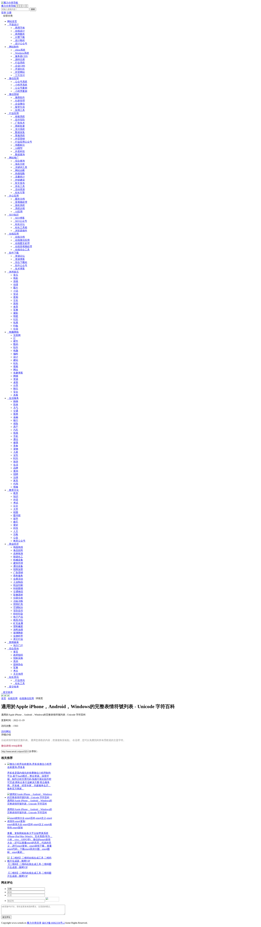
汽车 (15, 430)
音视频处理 (20, 202)
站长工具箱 (20, 227)
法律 (15, 477)
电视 (15, 433)
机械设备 (18, 560)
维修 (15, 487)
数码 (15, 344)
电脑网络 (13, 332)
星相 (15, 297)
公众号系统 (20, 81)
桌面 (15, 382)
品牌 (15, 468)
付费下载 (19, 37)
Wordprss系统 (21, 53)
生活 (15, 464)
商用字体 (19, 27)
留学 (15, 518)
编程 (15, 353)
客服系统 (19, 135)
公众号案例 (20, 88)
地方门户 (18, 645)
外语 (15, 499)
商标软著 (19, 126)
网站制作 (13, 46)
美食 (15, 445)
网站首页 (12, 21)
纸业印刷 (18, 585)
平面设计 (13, 24)
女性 (15, 455)
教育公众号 (19, 541)
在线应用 (13, 233)
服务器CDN (20, 56)
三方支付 (19, 75)
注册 (9, 12)
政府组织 (18, 655)
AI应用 (18, 211)
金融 (15, 417)
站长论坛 (19, 224)
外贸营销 (19, 138)
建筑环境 (18, 563)
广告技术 (19, 123)
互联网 (17, 335)
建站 (15, 360)
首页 (3, 698)
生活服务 (13, 398)
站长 (15, 363)
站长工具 (19, 683)
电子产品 (18, 617)
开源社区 (19, 69)
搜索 (15, 366)
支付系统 (19, 129)
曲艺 (15, 521)
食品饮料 (18, 550)
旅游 (15, 461)
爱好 (15, 525)
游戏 (15, 281)
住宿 (15, 329)
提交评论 (6, 917)
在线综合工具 (21, 249)
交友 (15, 300)
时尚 (15, 458)
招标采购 (18, 658)
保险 (15, 423)
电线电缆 (18, 547)
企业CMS (19, 65)
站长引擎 (19, 192)
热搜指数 (19, 173)
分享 (15, 385)
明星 (15, 316)
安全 (15, 392)
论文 (15, 506)
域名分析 (19, 164)
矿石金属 (18, 623)
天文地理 (18, 674)
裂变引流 (19, 107)
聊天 (15, 388)
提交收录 (13, 686)
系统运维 (19, 208)
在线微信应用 (21, 240)
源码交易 (19, 59)
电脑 (15, 350)
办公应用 (13, 195)
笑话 (15, 294)
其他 (15, 661)
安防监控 (18, 610)
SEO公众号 (20, 221)
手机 (15, 436)
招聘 (15, 474)
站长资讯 (13, 677)
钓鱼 (15, 325)
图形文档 (19, 199)
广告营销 (18, 572)
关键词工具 (20, 167)
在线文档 (19, 237)
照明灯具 (18, 604)
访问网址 (6, 731)
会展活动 (18, 579)
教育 (15, 493)
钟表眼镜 (18, 588)
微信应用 (13, 78)
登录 (3, 12)
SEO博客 (19, 218)
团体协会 (18, 664)
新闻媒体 (13, 642)
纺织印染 (18, 613)
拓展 (15, 322)
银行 (15, 420)
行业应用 (13, 113)
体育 (15, 306)
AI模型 (18, 148)
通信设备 (18, 566)
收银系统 (19, 116)
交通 (15, 411)
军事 (15, 310)
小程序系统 (20, 84)
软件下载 (13, 252)
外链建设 (19, 180)
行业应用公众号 (22, 142)
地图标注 (19, 145)
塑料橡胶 (18, 626)
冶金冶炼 (18, 601)
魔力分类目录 (34, 923)
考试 (15, 502)
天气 (15, 407)
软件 (15, 347)
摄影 (15, 313)
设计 (15, 357)
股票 (15, 414)
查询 (15, 471)
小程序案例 (20, 91)
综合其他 (13, 648)
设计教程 (19, 40)
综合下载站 (20, 262)
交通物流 (18, 591)
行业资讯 (19, 680)
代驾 (15, 483)
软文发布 (19, 183)
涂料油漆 (18, 629)
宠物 (15, 449)
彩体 (15, 404)
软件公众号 (20, 265)
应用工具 (19, 110)
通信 (15, 439)
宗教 (15, 534)
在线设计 (19, 31)
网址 (15, 369)
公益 (15, 537)
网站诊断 (19, 170)
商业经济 (13, 544)
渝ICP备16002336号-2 (53, 923)
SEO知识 (13, 214)
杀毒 (15, 395)
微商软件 (19, 97)
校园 (15, 512)
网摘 (15, 376)
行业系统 (19, 62)
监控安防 (19, 119)
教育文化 (13, 490)
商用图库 (19, 34)
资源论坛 (19, 256)
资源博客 (19, 259)
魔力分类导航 (8, 6)
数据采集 (19, 132)
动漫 (15, 284)
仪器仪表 (18, 598)
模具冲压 (18, 620)
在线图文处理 (21, 243)
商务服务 (18, 575)
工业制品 (18, 582)
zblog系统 (19, 50)
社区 (15, 319)
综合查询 (19, 161)
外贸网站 (19, 72)
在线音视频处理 (22, 246)
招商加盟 (18, 569)
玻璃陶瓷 (18, 632)
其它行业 (18, 639)
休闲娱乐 (13, 272)
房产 (15, 426)
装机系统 (19, 205)
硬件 (15, 341)
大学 (15, 509)
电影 (15, 278)
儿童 (15, 452)
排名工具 (19, 186)
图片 (15, 287)
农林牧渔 (18, 553)
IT (14, 338)
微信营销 (13, 94)
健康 (15, 442)
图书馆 (17, 515)
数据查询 (19, 154)
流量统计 (19, 176)
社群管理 (19, 100)
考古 (15, 670)
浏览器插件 (20, 230)
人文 (15, 531)
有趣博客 (18, 372)
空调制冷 (18, 607)
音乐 (15, 275)
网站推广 (13, 157)
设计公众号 (20, 43)
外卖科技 (19, 151)
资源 (15, 379)
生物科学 (18, 636)
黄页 (15, 651)
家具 (15, 480)
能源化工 (18, 556)
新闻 (15, 303)
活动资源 (19, 189)
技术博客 (19, 268)
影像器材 (18, 594)
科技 (15, 528)
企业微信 (19, 103)
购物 (15, 401)
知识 (15, 496)
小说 (15, 291)
